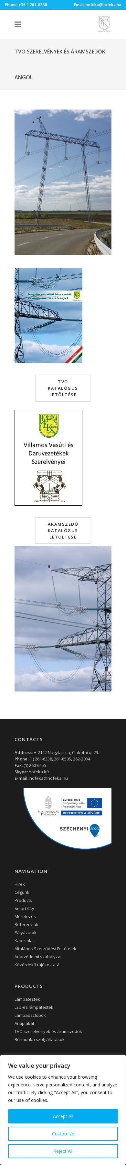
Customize (63, 1134)
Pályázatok (26, 932)
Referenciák (26, 924)
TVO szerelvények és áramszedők (48, 1031)
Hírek (20, 884)
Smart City (24, 908)
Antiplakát (24, 1023)
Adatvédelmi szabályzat (38, 957)
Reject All (63, 1151)
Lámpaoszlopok (30, 1015)
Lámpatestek (27, 999)
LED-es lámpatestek (34, 1007)
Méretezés (25, 916)
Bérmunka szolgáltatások (40, 1039)
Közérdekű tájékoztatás (38, 965)
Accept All (63, 1116)
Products (23, 900)
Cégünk (22, 892)
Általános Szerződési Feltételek (45, 948)
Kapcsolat (24, 940)
